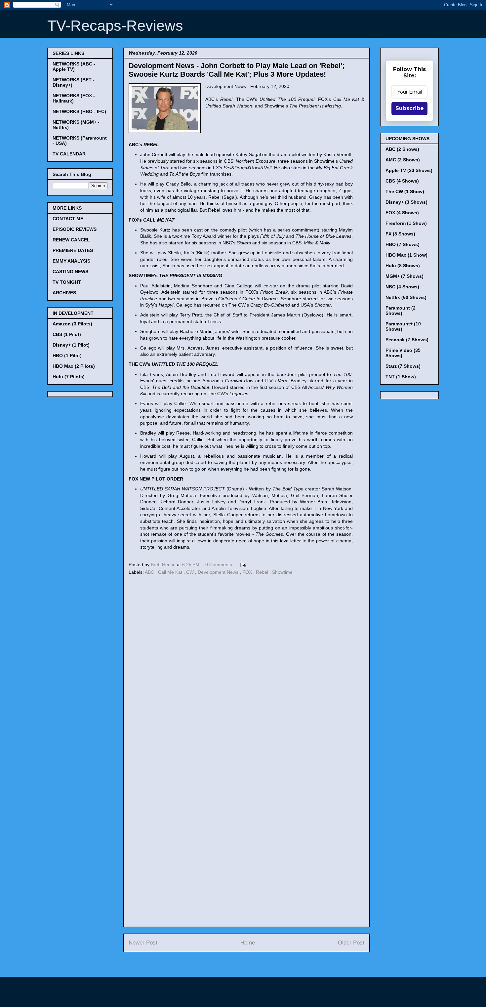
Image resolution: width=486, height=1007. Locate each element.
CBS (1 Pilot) (67, 334)
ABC (150, 572)
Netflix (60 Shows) (405, 297)
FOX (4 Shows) (402, 212)
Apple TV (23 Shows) (408, 170)
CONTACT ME (68, 218)
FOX (247, 572)
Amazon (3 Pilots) (72, 323)
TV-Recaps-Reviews (115, 25)
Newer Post (143, 943)
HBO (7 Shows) (402, 244)
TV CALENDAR (69, 153)
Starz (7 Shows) (403, 366)
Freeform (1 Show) (406, 223)
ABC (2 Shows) (402, 149)
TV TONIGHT (67, 282)
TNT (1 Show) (400, 376)
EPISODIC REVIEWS (75, 229)
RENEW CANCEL (71, 239)
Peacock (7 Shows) (406, 339)
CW (190, 572)
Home (247, 943)
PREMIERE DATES (73, 250)
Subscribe (409, 108)
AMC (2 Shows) (402, 159)
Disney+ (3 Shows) (406, 202)
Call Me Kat (170, 572)
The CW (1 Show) (404, 191)
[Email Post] (242, 564)
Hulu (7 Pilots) (69, 376)
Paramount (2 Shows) (400, 310)
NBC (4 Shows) (402, 286)
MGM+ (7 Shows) (404, 276)
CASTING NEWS (70, 271)
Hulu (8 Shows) (402, 265)
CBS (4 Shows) (402, 181)
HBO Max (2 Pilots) (74, 366)
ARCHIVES (64, 292)
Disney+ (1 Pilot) (71, 345)
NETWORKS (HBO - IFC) (79, 111)
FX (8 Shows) (400, 233)
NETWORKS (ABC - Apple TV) (74, 66)
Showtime (282, 572)
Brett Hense (164, 564)
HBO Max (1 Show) (406, 255)
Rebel (262, 572)
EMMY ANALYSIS (71, 261)
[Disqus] (246, 667)
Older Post (351, 943)
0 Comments (218, 564)
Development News (219, 572)
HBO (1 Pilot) (67, 355)
